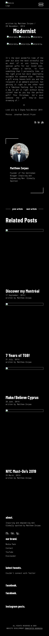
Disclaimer (11, 556)
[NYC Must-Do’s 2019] (24, 437)
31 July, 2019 (12, 359)
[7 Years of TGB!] (24, 326)
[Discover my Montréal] (24, 257)
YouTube (9, 552)
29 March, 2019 (13, 475)
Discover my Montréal (22, 290)
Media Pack (11, 544)
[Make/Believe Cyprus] (24, 379)
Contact (9, 548)
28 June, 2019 (12, 401)
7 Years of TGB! (18, 355)
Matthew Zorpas (25, 23)
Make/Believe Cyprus (22, 397)
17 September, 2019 (15, 295)
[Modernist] (19, 152)
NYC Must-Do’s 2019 (21, 471)
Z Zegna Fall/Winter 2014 (30, 110)
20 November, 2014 (15, 26)
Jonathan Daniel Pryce (25, 114)
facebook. (11, 585)
